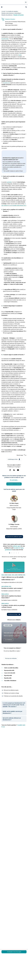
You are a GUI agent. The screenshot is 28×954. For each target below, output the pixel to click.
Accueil (3, 11)
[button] (1, 7)
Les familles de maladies (12, 11)
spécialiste (9, 182)
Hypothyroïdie (7, 678)
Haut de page (20, 455)
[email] (18, 470)
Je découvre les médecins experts (14, 536)
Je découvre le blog (12, 614)
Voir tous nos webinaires (11, 658)
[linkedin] (14, 470)
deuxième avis (6, 82)
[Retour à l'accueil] (3, 2)
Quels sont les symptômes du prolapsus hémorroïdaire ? (11, 596)
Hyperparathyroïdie (9, 670)
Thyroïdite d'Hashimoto (10, 680)
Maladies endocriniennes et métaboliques (11, 13)
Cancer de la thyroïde (9, 673)
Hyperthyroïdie (8, 675)
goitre (20, 55)
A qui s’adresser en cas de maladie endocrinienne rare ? (12, 578)
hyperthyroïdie (4, 38)
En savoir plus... (14, 480)
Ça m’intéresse (8, 639)
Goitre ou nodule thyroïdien (11, 667)
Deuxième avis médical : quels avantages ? (12, 588)
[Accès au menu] (25, 2)
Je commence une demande (14, 484)
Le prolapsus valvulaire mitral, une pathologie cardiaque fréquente (13, 606)
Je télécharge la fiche (13, 459)
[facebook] (10, 470)
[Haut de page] (26, 455)
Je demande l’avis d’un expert (14, 951)
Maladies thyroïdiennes (6, 15)
